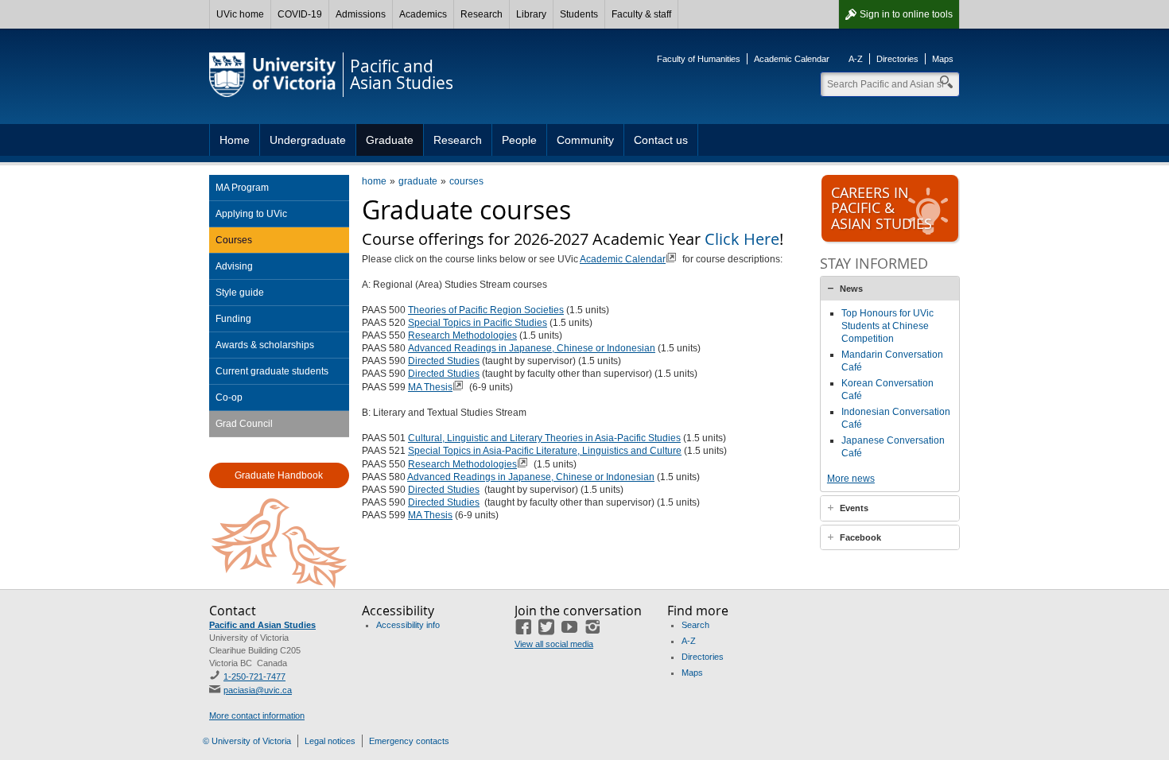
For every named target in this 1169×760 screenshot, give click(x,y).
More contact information (257, 715)
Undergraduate (308, 140)
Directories (897, 59)
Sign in (906, 14)
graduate (417, 181)
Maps (942, 59)
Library (531, 14)
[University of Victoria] (272, 74)
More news (851, 478)
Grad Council (244, 423)
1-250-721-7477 (254, 676)
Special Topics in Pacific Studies (477, 322)
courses (466, 181)
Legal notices (330, 741)
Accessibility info (408, 625)
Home (234, 140)
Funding (233, 318)
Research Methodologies (462, 335)
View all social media (554, 644)
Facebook (860, 537)
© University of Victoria (247, 741)
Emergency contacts (409, 741)
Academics (423, 14)
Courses (234, 240)
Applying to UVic (251, 213)
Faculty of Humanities (698, 59)
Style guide (240, 292)
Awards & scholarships (265, 345)
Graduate (390, 140)
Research (481, 14)
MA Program (242, 187)
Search (695, 625)
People (519, 140)
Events (854, 508)
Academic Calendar (791, 59)
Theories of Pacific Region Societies (486, 310)
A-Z (856, 59)
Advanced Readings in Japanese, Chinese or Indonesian (531, 348)
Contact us (661, 140)
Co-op (229, 397)
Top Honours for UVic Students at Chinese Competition (887, 326)
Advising (234, 266)
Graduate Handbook (279, 475)
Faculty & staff (641, 14)
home (374, 181)
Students (579, 14)
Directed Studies (444, 360)
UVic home (240, 14)
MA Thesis (430, 387)
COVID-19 (300, 14)
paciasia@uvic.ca (257, 690)
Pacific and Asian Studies (262, 625)
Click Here (742, 239)
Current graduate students (272, 371)
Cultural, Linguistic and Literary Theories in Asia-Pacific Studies (544, 438)
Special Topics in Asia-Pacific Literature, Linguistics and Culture (545, 450)
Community (585, 140)
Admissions (361, 14)
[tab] (890, 288)
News (851, 288)
